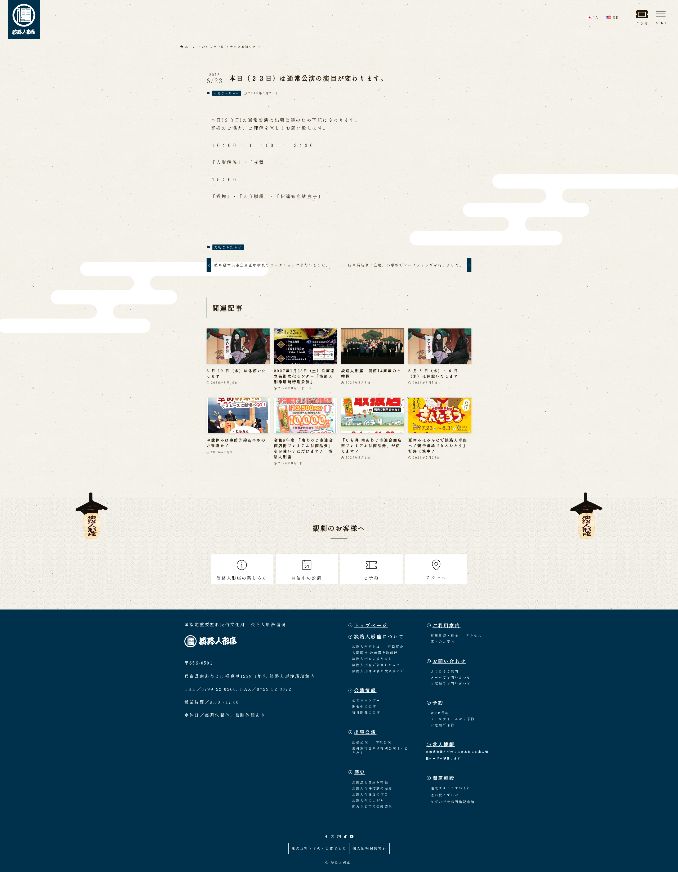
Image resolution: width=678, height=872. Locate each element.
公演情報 (365, 690)
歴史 (359, 772)
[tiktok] (345, 836)
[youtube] (351, 836)
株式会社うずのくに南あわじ (319, 848)
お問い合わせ (449, 661)
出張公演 (365, 732)
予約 (438, 702)
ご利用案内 (446, 625)
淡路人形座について (379, 636)
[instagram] (339, 836)
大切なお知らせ (226, 93)
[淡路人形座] (24, 19)
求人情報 (443, 744)
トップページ (371, 625)
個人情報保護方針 (370, 848)
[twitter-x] (332, 836)
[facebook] (326, 836)
